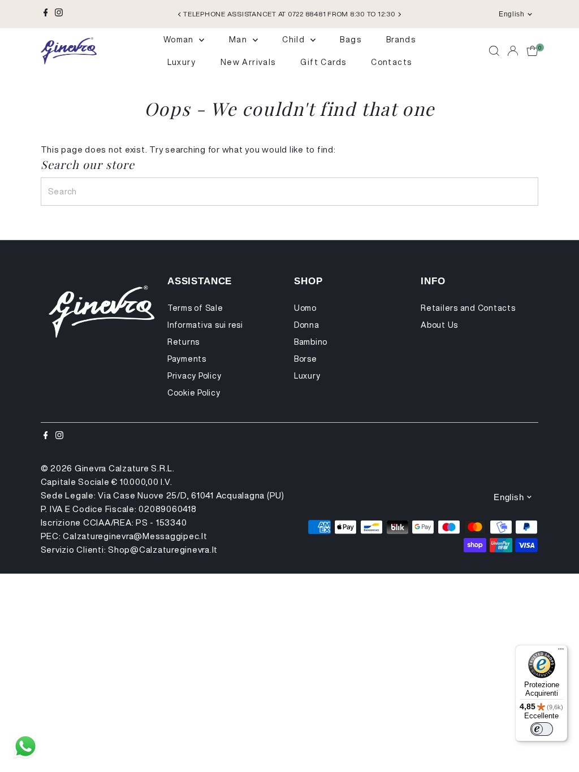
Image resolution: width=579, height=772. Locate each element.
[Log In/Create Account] (513, 51)
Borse (305, 359)
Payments (186, 359)
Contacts (391, 62)
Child (294, 40)
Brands (401, 40)
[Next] (399, 14)
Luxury (181, 62)
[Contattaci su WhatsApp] (25, 746)
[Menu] (561, 651)
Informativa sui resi (205, 325)
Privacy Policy (194, 376)
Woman (179, 40)
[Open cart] (532, 51)
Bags (350, 40)
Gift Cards (323, 62)
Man (239, 40)
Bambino (310, 342)
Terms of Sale (195, 308)
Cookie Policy (194, 393)
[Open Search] (494, 51)
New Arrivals (248, 62)
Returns (183, 342)
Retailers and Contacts (468, 308)
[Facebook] (46, 14)
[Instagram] (59, 14)
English (511, 14)
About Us (439, 325)
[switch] (541, 729)
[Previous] (180, 14)
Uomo (305, 308)
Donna (306, 325)
